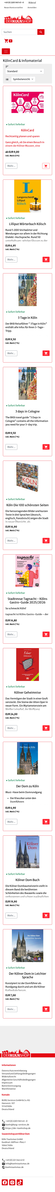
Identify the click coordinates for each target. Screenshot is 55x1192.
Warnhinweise (9, 1089)
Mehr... (11, 165)
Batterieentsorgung (11, 1086)
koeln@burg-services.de (17, 1124)
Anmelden (32, 7)
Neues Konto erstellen (13, 7)
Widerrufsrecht (9, 1076)
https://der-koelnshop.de (18, 1128)
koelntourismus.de (15, 1167)
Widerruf (32, 2)
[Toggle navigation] (6, 51)
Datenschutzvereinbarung (14, 1070)
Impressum (7, 1082)
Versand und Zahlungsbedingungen (19, 1073)
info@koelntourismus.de (17, 1163)
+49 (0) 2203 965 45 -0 (14, 2)
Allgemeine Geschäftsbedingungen (19, 1080)
